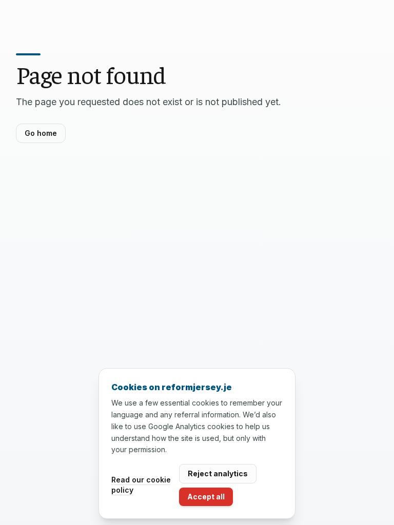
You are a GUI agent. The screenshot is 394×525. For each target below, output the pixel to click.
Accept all (206, 496)
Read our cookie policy (141, 484)
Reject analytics (218, 473)
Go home (41, 133)
